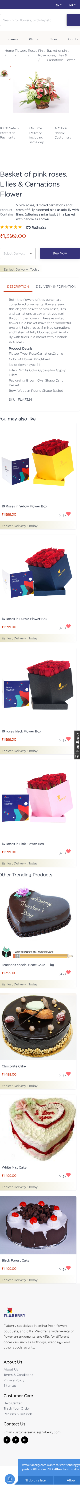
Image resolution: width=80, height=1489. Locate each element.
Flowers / (21, 53)
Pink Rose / (42, 55)
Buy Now (60, 253)
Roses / (32, 53)
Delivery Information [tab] (56, 286)
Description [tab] (18, 286)
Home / (9, 53)
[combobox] (14, 253)
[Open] (31, 253)
